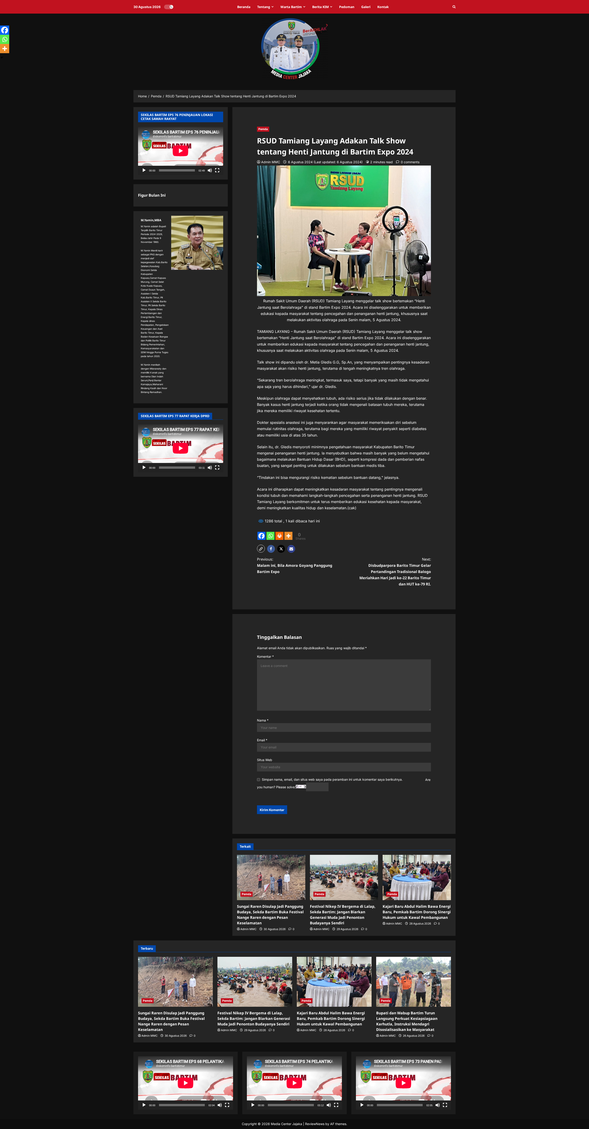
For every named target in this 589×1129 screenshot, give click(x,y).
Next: (395, 572)
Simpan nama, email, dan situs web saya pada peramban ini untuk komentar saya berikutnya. (332, 779)
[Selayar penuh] (217, 170)
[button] (454, 7)
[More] (288, 536)
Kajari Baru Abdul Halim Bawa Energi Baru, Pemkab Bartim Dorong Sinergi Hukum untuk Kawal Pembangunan (417, 912)
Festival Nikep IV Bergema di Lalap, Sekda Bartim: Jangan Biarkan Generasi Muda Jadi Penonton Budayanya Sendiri (253, 1018)
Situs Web (264, 760)
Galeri (365, 7)
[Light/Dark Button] (168, 7)
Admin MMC (270, 162)
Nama (263, 720)
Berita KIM (320, 7)
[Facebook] (261, 536)
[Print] (279, 536)
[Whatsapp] (270, 536)
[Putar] (144, 170)
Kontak (383, 7)
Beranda (243, 7)
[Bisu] (210, 170)
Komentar (265, 656)
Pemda (263, 129)
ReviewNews (314, 1124)
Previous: (294, 565)
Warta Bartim (291, 7)
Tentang (263, 7)
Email (262, 740)
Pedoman (346, 7)
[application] (180, 151)
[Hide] (2, 57)
